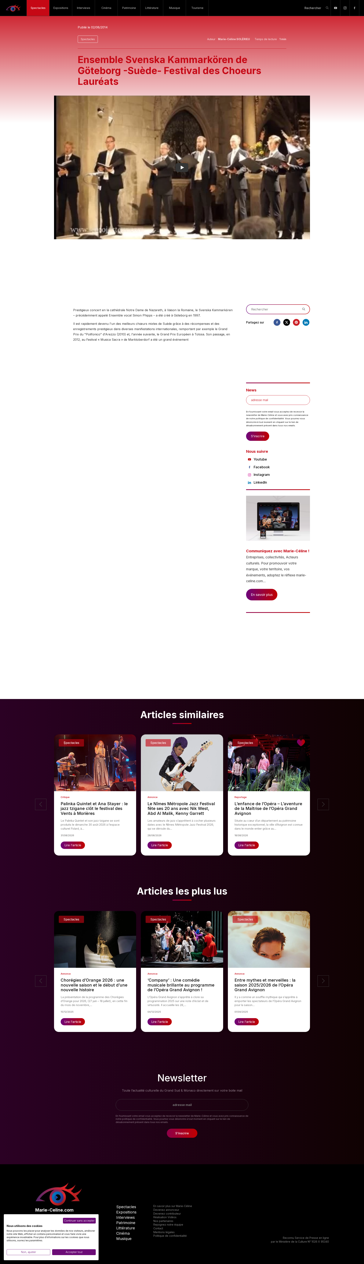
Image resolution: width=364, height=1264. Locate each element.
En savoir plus (262, 595)
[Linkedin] (306, 322)
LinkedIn (260, 482)
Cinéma (106, 8)
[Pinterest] (296, 322)
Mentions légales (164, 1232)
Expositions (60, 8)
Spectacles (38, 8)
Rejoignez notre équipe (168, 1224)
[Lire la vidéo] (182, 167)
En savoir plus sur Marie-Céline (172, 1206)
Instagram (262, 475)
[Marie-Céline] (13, 8)
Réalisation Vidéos (165, 1217)
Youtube (260, 459)
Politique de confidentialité (170, 1235)
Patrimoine (129, 8)
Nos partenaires (163, 1221)
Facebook (262, 467)
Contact (158, 1228)
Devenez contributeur (167, 1213)
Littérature (151, 8)
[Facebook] (354, 8)
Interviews (83, 8)
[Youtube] (335, 8)
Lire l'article (72, 845)
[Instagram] (345, 8)
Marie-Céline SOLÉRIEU (234, 39)
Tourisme (197, 8)
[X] (286, 322)
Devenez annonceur (166, 1209)
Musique (174, 8)
